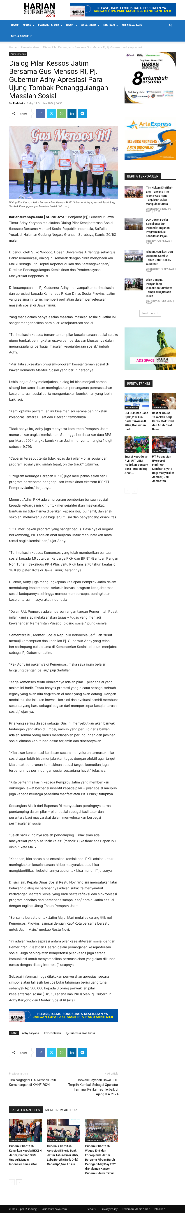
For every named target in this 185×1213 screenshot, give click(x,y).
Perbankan (132, 407)
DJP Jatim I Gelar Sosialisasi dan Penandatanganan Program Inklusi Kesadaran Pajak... (158, 228)
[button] (170, 25)
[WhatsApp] (61, 113)
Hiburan (109, 25)
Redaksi (18, 103)
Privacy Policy (109, 1209)
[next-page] (19, 1182)
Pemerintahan (30, 47)
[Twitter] (51, 113)
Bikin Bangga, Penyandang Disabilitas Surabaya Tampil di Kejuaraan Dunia (159, 288)
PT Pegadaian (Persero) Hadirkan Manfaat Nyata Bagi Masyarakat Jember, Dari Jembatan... (163, 469)
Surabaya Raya (132, 25)
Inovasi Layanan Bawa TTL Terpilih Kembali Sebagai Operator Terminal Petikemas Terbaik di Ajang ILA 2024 (93, 1087)
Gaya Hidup (88, 25)
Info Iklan (159, 1209)
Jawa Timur (159, 451)
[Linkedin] (71, 113)
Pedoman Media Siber (136, 1209)
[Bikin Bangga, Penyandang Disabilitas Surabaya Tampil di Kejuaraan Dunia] (134, 284)
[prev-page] (12, 1182)
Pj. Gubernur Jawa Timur (80, 1033)
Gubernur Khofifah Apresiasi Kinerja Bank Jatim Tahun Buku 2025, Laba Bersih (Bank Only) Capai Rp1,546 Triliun (63, 1155)
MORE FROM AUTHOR (61, 1110)
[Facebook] (40, 113)
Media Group (20, 36)
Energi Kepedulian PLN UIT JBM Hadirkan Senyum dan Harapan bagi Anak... (136, 464)
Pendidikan (159, 407)
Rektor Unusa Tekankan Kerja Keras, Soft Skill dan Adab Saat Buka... (163, 421)
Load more (148, 313)
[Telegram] (82, 113)
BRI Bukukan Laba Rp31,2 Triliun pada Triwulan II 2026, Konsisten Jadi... (136, 421)
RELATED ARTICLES (26, 1110)
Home (14, 25)
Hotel (70, 25)
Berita (27, 25)
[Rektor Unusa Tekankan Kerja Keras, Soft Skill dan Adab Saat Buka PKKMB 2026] (164, 401)
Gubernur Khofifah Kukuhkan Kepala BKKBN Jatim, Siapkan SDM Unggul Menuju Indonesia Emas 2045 (25, 1155)
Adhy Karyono (30, 1033)
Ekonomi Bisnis (48, 25)
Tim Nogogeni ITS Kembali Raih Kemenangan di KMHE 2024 (32, 1082)
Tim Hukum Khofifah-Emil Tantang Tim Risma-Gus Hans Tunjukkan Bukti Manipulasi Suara (159, 196)
